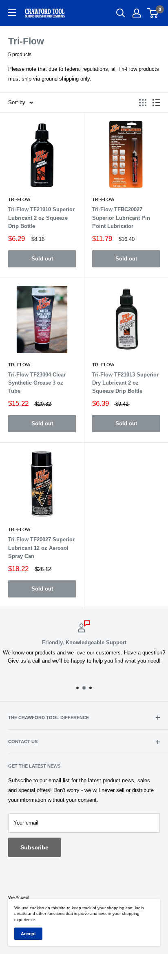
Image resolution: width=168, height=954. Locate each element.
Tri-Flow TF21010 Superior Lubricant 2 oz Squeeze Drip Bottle (41, 217)
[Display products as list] (156, 102)
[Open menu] (12, 12)
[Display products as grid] (142, 102)
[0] (153, 13)
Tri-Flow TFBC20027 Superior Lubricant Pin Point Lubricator (121, 217)
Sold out (42, 259)
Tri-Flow (19, 199)
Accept (28, 933)
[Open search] (120, 13)
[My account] (137, 13)
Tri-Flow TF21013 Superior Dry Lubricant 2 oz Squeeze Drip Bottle (125, 383)
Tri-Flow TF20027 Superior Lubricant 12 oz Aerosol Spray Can (41, 547)
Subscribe (34, 847)
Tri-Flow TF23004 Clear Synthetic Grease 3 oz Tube (37, 383)
